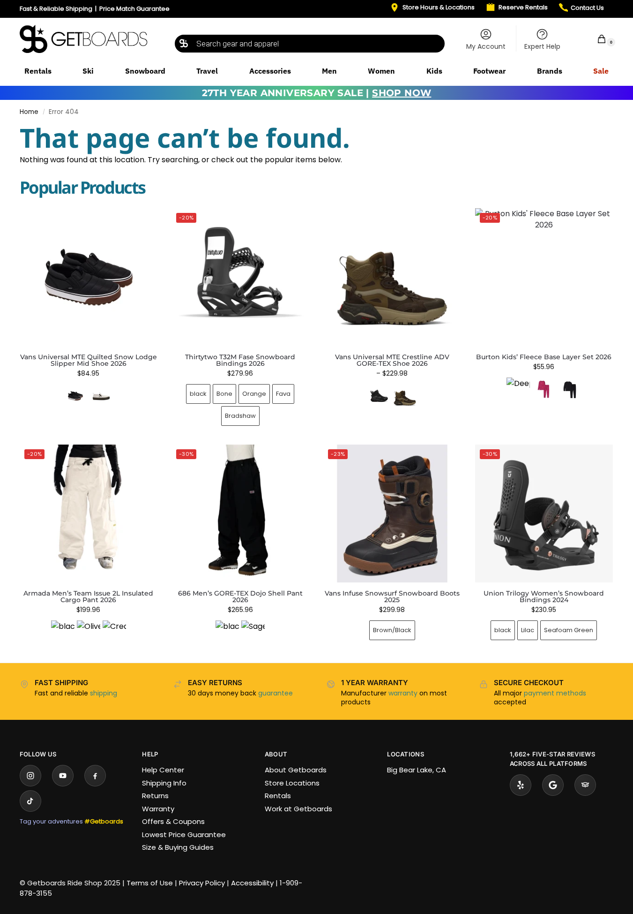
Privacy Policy (202, 883)
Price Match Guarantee (134, 8)
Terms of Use (150, 883)
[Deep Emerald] (518, 389)
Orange (254, 393)
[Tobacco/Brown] (405, 396)
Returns (155, 796)
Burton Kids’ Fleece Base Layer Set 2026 (543, 357)
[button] (595, 39)
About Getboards (296, 770)
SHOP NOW (401, 92)
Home (29, 111)
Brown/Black (392, 630)
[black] (62, 632)
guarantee (275, 693)
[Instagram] (30, 775)
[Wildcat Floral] (544, 389)
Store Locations (292, 783)
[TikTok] (30, 801)
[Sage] (253, 632)
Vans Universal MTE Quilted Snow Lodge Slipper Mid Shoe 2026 (88, 360)
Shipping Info (164, 783)
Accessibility (252, 883)
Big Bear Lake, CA (416, 770)
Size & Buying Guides (178, 847)
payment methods (555, 693)
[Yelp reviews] (520, 785)
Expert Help (542, 46)
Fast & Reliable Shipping (56, 8)
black (198, 393)
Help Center (163, 770)
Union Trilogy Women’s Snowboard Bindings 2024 (544, 596)
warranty (402, 693)
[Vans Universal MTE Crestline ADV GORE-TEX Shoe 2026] (392, 277)
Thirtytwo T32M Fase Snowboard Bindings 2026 (240, 360)
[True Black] (569, 389)
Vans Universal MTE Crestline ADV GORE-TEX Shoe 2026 (392, 360)
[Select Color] (88, 397)
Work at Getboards (298, 809)
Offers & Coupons (173, 821)
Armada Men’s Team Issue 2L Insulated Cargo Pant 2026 (88, 596)
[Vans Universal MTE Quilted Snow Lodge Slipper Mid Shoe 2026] (88, 277)
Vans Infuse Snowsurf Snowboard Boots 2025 (392, 596)
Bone (224, 393)
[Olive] (88, 632)
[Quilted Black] (75, 396)
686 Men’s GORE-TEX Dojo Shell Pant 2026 (240, 596)
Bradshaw (240, 415)
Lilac (527, 630)
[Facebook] (95, 775)
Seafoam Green (568, 630)
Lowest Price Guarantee (184, 834)
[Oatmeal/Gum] (101, 396)
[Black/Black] (379, 396)
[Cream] (114, 632)
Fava (283, 393)
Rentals (278, 796)
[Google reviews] (553, 785)
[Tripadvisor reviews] (585, 785)
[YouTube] (63, 775)
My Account (486, 46)
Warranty (158, 809)
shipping (103, 693)
